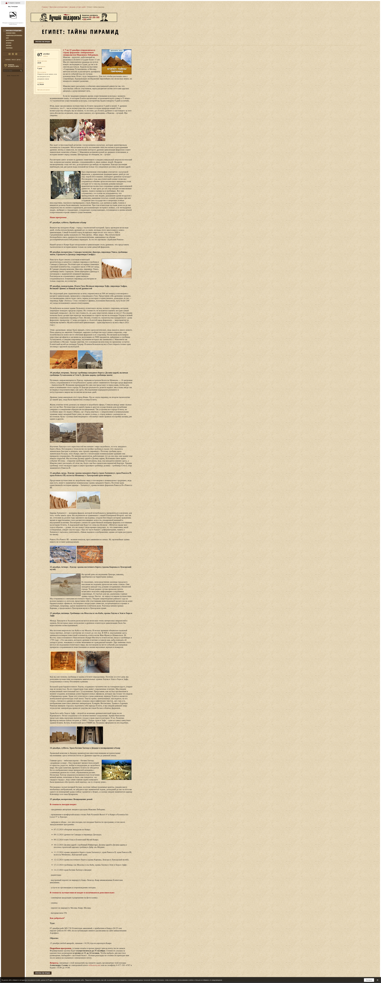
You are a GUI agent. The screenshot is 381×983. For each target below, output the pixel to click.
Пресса (13, 60)
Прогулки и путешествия (13, 30)
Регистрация (14, 6)
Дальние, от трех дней (77, 7)
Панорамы (9, 48)
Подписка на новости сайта (13, 65)
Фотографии (10, 40)
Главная (45, 7)
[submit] (21, 70)
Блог (7, 38)
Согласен (369, 980)
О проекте (7, 60)
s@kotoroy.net (94, 965)
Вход (9, 6)
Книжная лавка (10, 33)
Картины (8, 45)
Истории (8, 43)
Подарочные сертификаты (14, 35)
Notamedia (13, 75)
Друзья (18, 60)
